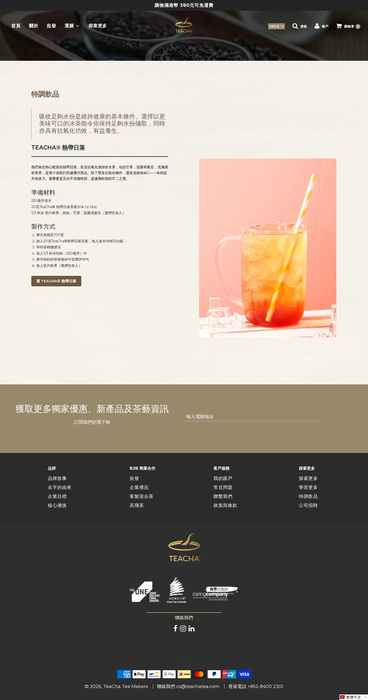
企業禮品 (139, 487)
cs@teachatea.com (197, 686)
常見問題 (223, 487)
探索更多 (98, 26)
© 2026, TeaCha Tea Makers (116, 686)
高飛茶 (137, 505)
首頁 (16, 26)
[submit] (325, 416)
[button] (276, 26)
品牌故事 (57, 478)
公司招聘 (308, 505)
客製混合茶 (141, 496)
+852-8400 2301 (265, 686)
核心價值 (57, 505)
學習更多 (308, 487)
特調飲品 (308, 496)
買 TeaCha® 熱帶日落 (56, 281)
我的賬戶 (223, 478)
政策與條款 (225, 505)
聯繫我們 (223, 496)
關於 (33, 26)
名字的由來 (60, 487)
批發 (51, 26)
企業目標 (57, 496)
